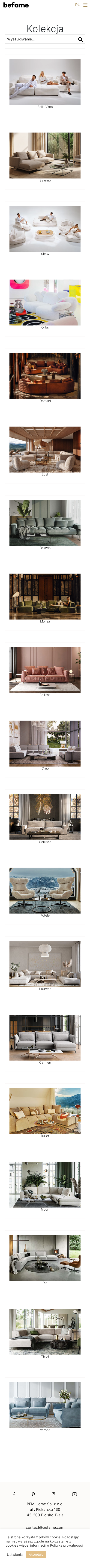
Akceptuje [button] (36, 1554)
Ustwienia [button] (15, 1555)
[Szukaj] (80, 39)
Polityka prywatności (66, 1545)
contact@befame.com (45, 1527)
